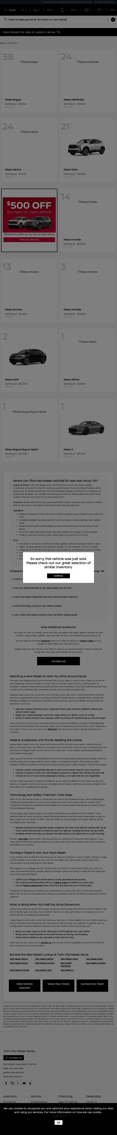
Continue (58, 575)
